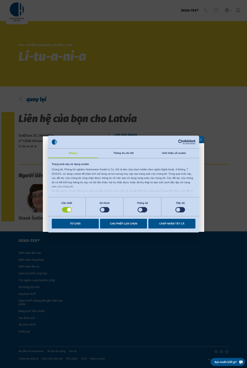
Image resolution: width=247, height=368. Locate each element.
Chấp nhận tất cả (171, 223)
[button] (200, 139)
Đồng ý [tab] (73, 153)
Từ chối (75, 223)
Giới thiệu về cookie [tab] (174, 153)
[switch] (104, 209)
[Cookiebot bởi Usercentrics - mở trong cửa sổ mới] (180, 142)
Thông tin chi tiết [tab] (123, 153)
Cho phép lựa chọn (123, 223)
